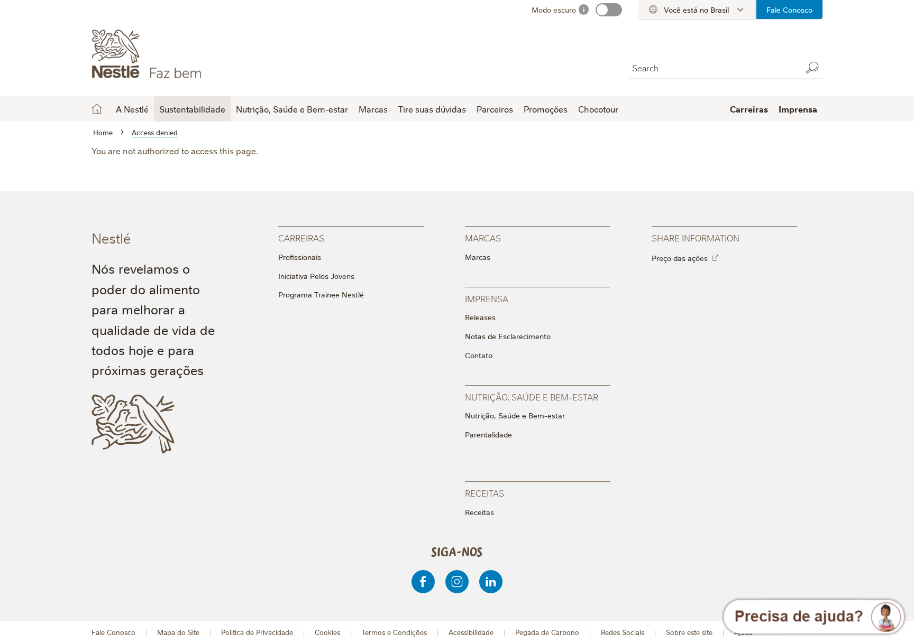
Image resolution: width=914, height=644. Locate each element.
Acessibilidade (471, 632)
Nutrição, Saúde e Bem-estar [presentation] (531, 396)
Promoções (546, 109)
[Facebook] (423, 581)
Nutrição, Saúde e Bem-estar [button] (292, 109)
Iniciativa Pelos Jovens (316, 276)
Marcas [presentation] (483, 237)
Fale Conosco (789, 9)
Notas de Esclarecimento (508, 336)
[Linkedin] (490, 581)
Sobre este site (689, 632)
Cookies (327, 632)
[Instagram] (457, 581)
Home (97, 109)
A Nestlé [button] (132, 109)
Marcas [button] (373, 109)
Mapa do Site (178, 632)
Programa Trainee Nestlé (321, 294)
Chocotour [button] (598, 109)
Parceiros (495, 109)
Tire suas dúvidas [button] (432, 109)
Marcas (477, 257)
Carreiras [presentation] (301, 237)
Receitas (479, 512)
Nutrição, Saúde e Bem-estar (515, 415)
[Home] (188, 54)
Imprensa (798, 109)
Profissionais (299, 257)
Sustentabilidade (192, 109)
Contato (478, 355)
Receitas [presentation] (484, 493)
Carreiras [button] (749, 109)
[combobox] (711, 67)
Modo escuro (554, 9)
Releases (480, 317)
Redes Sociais (622, 632)
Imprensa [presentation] (486, 298)
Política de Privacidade (257, 632)
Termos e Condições (394, 632)
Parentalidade (488, 434)
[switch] (609, 9)
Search (811, 67)
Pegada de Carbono (547, 632)
